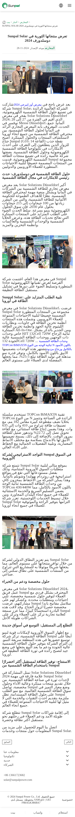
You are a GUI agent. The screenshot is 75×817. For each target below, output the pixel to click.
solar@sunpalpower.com (18, 779)
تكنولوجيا (9, 756)
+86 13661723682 (14, 775)
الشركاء (8, 764)
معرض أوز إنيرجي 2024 (28, 104)
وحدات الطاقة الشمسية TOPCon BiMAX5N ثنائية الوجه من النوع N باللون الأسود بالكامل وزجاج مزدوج (37, 345)
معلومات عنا (11, 751)
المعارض (24, 22)
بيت (8, 22)
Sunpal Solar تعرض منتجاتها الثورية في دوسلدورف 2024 (30, 26)
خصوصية (67, 799)
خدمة (7, 760)
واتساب (37, 812)
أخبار (15, 22)
